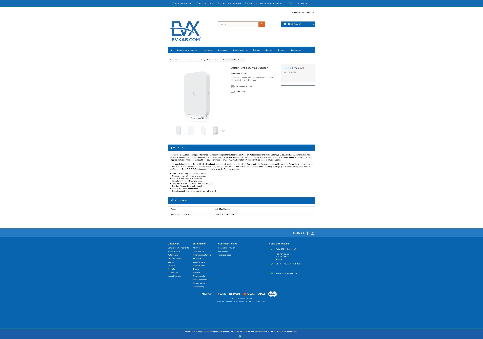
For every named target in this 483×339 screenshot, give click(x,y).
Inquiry (196, 268)
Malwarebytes (199, 265)
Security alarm (199, 261)
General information (226, 247)
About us (196, 247)
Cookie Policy (198, 286)
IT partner (197, 258)
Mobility (171, 268)
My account (223, 251)
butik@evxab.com (290, 273)
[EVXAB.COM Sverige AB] (191, 29)
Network (171, 265)
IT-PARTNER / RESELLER (230, 3)
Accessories (173, 272)
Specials (196, 272)
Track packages (224, 254)
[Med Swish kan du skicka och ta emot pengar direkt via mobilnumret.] (221, 294)
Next (223, 130)
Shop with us (198, 251)
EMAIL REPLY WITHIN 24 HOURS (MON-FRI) (266, 3)
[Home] (171, 50)
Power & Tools (174, 251)
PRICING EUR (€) (206, 3)
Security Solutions (175, 258)
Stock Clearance (174, 276)
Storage (171, 261)
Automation (173, 254)
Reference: (235, 73)
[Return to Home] (170, 59)
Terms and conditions (202, 279)
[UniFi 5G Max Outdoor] (178, 130)
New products (199, 276)
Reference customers (202, 254)
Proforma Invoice (184, 3)
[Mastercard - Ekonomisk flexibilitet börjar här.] (272, 294)
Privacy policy (199, 283)
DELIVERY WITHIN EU (301, 3)
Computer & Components (178, 247)
